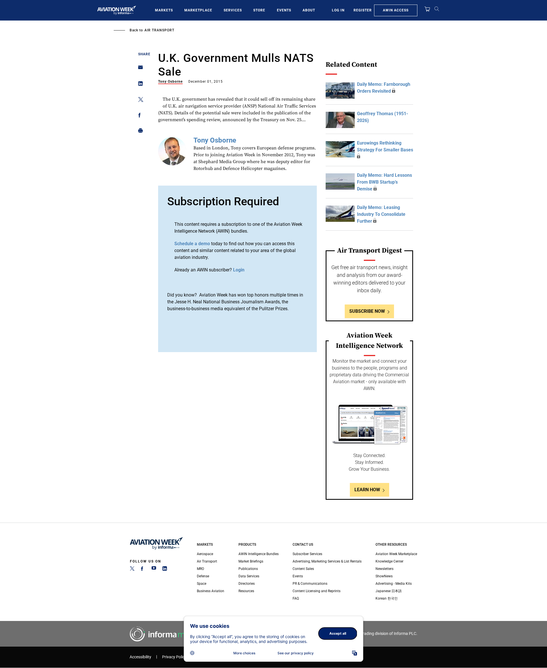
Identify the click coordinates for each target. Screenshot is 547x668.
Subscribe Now (367, 311)
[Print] (139, 131)
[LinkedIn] (164, 570)
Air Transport (159, 30)
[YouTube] (154, 570)
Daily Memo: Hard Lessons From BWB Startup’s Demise (384, 182)
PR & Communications (310, 584)
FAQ (296, 598)
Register (363, 10)
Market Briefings (250, 561)
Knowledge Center (389, 561)
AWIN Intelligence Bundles (258, 554)
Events (284, 10)
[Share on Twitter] (139, 100)
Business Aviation (210, 591)
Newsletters (384, 569)
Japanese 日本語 (388, 591)
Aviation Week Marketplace (396, 554)
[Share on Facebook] (139, 116)
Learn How (367, 489)
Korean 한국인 (386, 598)
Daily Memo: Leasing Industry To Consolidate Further (381, 214)
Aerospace (205, 554)
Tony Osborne (170, 82)
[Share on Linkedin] (139, 84)
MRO (200, 569)
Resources (246, 591)
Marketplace (198, 10)
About (309, 10)
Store (259, 10)
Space (201, 584)
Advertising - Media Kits (393, 584)
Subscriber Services (307, 554)
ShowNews (384, 576)
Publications (248, 569)
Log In (338, 10)
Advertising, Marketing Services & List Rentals (327, 561)
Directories (246, 584)
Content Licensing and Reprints (316, 591)
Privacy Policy (174, 657)
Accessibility (140, 657)
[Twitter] (132, 570)
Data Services (248, 576)
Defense (203, 576)
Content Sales (303, 569)
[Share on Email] (139, 69)
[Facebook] (143, 570)
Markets (164, 10)
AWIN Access (396, 10)
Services (233, 10)
